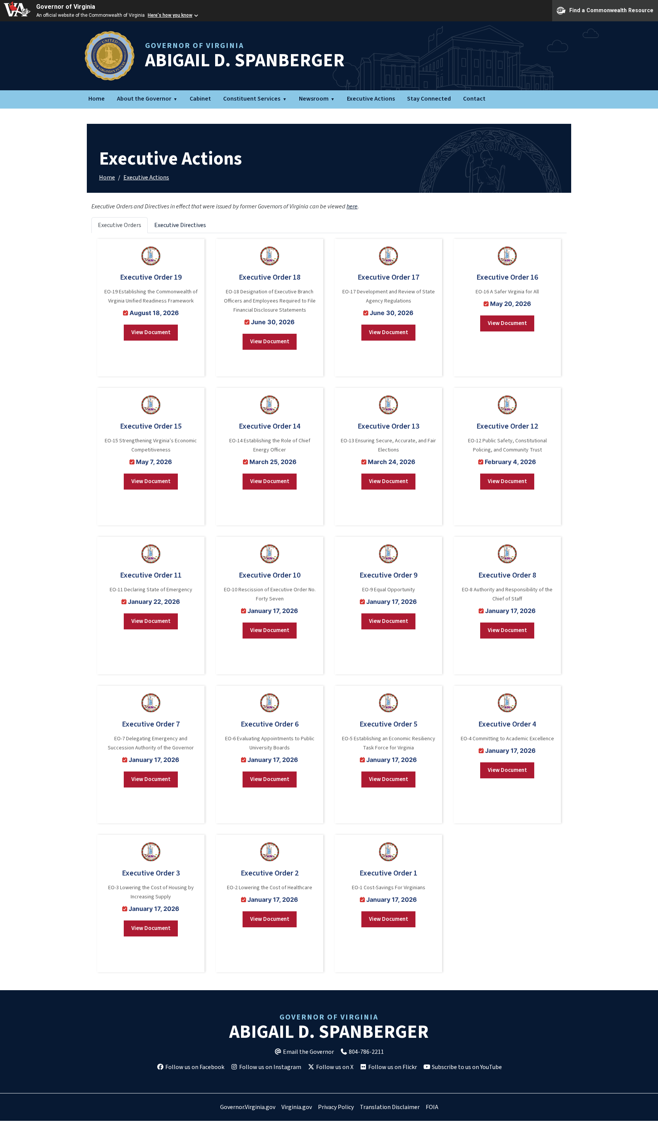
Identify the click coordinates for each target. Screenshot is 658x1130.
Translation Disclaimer (390, 1107)
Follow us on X (334, 1067)
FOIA (432, 1107)
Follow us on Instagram (269, 1067)
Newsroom (314, 98)
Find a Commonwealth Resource (611, 10)
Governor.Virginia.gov (247, 1107)
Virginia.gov (296, 1107)
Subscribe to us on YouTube (466, 1067)
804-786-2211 (366, 1052)
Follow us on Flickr (392, 1067)
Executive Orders (119, 225)
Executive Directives (180, 225)
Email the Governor (308, 1052)
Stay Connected (429, 98)
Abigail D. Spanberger (245, 57)
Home (96, 98)
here (352, 206)
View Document (151, 332)
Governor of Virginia (65, 6)
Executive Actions (371, 98)
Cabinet (200, 98)
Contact (474, 98)
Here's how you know (170, 15)
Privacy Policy (336, 1107)
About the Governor (144, 98)
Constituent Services (251, 98)
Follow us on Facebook (194, 1067)
